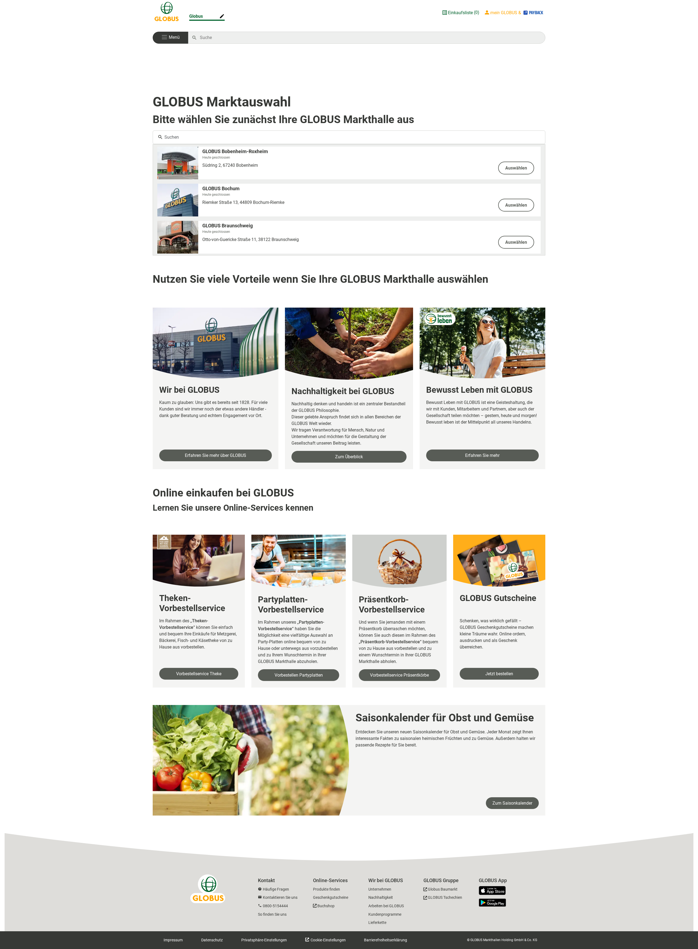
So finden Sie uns (272, 914)
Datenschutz (212, 940)
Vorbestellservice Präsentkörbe (399, 675)
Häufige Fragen (276, 889)
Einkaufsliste (460, 12)
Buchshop (326, 906)
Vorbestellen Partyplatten (299, 675)
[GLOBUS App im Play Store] (492, 902)
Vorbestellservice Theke (198, 673)
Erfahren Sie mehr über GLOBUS (215, 455)
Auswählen (516, 168)
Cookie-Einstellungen (328, 940)
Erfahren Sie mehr (482, 455)
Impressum (173, 940)
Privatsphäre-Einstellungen (264, 940)
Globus (196, 16)
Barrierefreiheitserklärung (385, 940)
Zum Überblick (349, 456)
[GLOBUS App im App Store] (494, 891)
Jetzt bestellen (499, 673)
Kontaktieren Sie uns (280, 897)
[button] (170, 37)
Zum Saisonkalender (512, 803)
